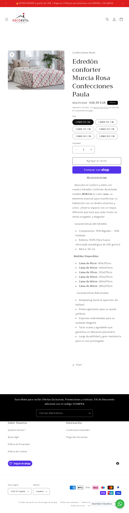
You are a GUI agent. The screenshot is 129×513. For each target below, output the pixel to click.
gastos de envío (101, 108)
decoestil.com (32, 502)
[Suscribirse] (89, 413)
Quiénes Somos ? (17, 430)
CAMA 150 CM (106, 129)
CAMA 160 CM (83, 136)
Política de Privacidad (19, 444)
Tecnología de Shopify (48, 502)
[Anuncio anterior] (6, 3)
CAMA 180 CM (107, 136)
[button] (6, 19)
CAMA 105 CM (106, 122)
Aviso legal (13, 437)
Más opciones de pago (97, 177)
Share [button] (79, 365)
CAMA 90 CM (83, 122)
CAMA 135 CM (83, 129)
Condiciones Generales (78, 430)
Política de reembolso (69, 502)
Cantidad (76, 143)
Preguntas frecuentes (77, 437)
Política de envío (78, 506)
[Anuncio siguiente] (122, 3)
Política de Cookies (17, 451)
